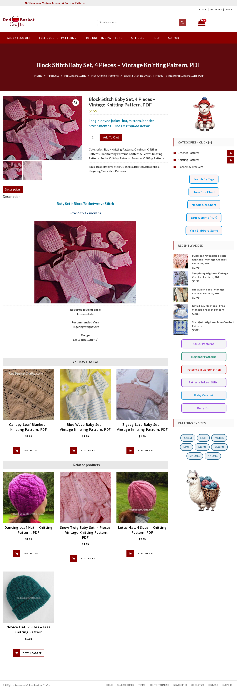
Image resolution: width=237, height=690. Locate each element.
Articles (137, 38)
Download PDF (32, 653)
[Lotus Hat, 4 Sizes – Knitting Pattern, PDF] (142, 497)
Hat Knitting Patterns (114, 154)
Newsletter (180, 685)
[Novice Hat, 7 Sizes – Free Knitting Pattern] (28, 597)
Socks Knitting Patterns (116, 158)
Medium (219, 437)
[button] (75, 102)
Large (186, 446)
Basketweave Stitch (108, 166)
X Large (202, 446)
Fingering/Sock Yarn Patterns (107, 171)
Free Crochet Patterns (57, 38)
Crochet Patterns (188, 152)
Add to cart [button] (32, 450)
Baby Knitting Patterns (118, 149)
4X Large (213, 455)
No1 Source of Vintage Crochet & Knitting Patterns (55, 2)
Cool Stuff (197, 685)
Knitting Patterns (188, 159)
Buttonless (152, 166)
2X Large (219, 446)
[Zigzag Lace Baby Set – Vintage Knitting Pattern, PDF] (142, 394)
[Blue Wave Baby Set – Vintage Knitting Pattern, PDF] (85, 394)
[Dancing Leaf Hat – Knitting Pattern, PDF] (28, 497)
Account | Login (221, 9)
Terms (141, 685)
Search (182, 22)
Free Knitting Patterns (103, 38)
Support (174, 38)
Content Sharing (159, 685)
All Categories (19, 38)
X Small (188, 437)
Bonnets (127, 166)
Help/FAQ (213, 685)
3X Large (195, 455)
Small (203, 437)
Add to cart (111, 137)
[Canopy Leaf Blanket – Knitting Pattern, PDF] (28, 394)
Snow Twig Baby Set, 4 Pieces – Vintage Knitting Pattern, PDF (85, 532)
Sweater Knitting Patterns (148, 158)
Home (202, 9)
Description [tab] (12, 189)
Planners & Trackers (190, 166)
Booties (139, 166)
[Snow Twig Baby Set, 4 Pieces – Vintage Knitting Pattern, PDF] (85, 497)
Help (156, 38)
